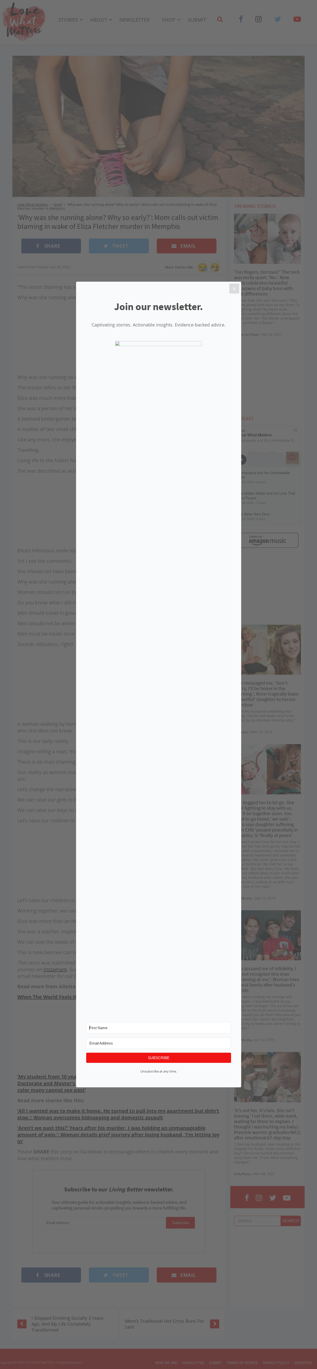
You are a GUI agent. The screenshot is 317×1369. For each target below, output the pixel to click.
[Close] (234, 289)
